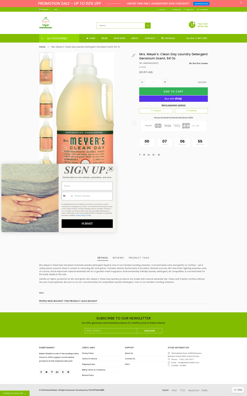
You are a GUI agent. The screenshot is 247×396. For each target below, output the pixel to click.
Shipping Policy (88, 364)
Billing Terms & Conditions (93, 370)
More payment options (174, 105)
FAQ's (127, 364)
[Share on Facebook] (139, 154)
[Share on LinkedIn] (149, 154)
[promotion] (241, 3)
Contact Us (130, 358)
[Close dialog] (110, 168)
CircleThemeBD (96, 390)
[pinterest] (52, 372)
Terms (89, 215)
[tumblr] (63, 372)
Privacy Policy (88, 353)
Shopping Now (201, 4)
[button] (142, 82)
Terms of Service (89, 358)
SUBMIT (87, 224)
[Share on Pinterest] (159, 154)
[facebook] (41, 372)
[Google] (57, 372)
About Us (129, 353)
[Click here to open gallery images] (134, 56)
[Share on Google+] (154, 154)
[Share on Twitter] (144, 154)
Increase (165, 82)
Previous (58, 123)
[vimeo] (68, 372)
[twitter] (47, 372)
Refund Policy (88, 375)
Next (134, 123)
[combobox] (67, 196)
